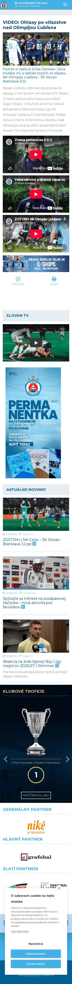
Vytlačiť (54, 284)
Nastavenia (36, 943)
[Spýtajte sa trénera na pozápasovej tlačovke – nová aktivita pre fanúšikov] (36, 573)
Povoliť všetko (36, 964)
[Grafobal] (36, 857)
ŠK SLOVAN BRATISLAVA (31, 4)
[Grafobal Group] (54, 886)
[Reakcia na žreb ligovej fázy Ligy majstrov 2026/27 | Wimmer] (36, 636)
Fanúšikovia (29, 593)
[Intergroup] (18, 886)
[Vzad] (5, 759)
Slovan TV (28, 534)
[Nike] (36, 827)
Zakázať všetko (36, 953)
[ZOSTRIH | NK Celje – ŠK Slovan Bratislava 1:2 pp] (36, 514)
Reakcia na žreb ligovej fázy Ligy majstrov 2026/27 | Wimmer (32, 663)
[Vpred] (66, 759)
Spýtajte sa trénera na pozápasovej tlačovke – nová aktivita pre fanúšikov (34, 602)
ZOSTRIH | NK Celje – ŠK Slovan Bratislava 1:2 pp (31, 542)
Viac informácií (19, 931)
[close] (59, 888)
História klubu (36, 795)
